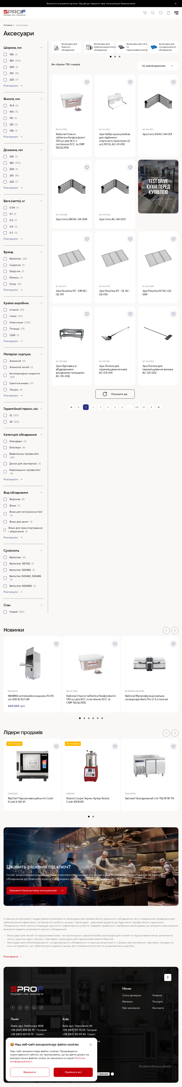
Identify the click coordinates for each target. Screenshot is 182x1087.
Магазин (127, 1001)
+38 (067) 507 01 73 (22, 1034)
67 (144, 407)
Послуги (157, 1001)
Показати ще (119, 394)
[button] (166, 630)
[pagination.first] (71, 407)
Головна (8, 25)
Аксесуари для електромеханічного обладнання (104, 47)
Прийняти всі (73, 1072)
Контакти (158, 1008)
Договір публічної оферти (155, 1066)
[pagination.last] (159, 407)
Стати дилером (131, 995)
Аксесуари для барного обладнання (69, 47)
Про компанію (131, 1008)
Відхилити (29, 1072)
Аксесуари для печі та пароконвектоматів (136, 47)
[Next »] (151, 407)
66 (136, 407)
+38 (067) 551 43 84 (74, 1034)
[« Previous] (78, 407)
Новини (157, 995)
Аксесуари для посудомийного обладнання (167, 47)
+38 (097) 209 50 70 (23, 1030)
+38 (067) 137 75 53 (74, 1030)
